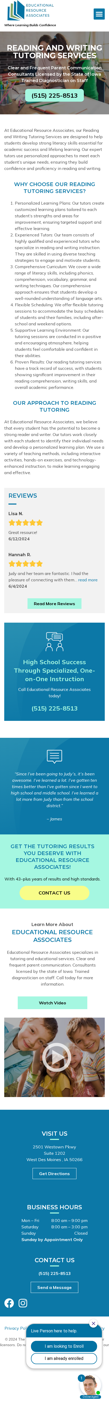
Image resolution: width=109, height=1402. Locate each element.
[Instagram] (23, 1303)
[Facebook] (9, 1303)
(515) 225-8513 (54, 708)
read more (88, 579)
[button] (99, 14)
